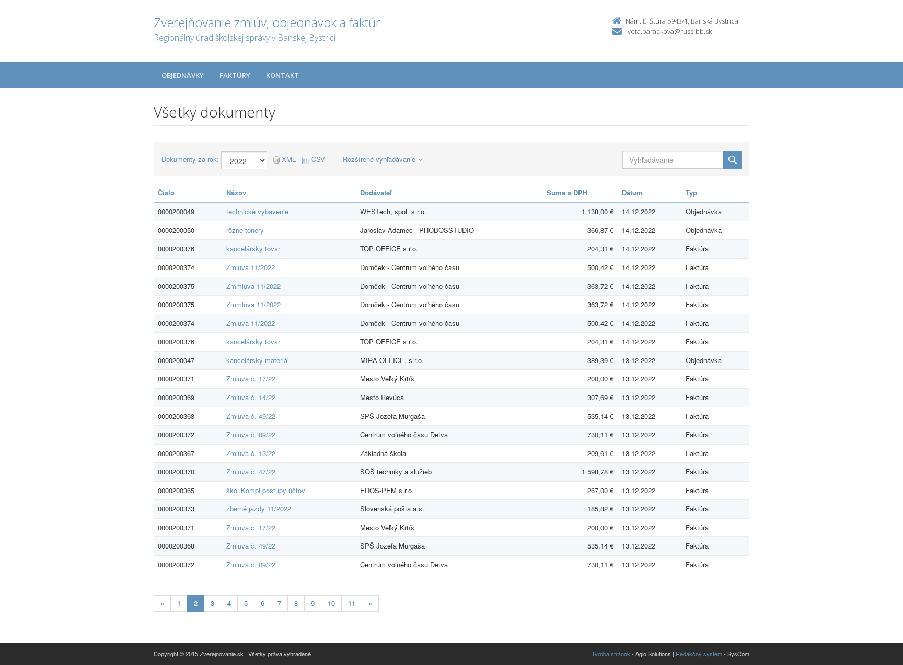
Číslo (166, 192)
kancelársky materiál (257, 360)
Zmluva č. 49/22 (250, 416)
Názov (236, 192)
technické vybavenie (257, 211)
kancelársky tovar (253, 248)
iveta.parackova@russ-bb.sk (669, 31)
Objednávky (182, 75)
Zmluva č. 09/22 (250, 434)
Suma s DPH (567, 192)
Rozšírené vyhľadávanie (379, 159)
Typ (691, 192)
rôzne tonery (245, 230)
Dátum (632, 192)
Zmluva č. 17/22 (250, 378)
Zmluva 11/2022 (250, 267)
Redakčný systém (699, 653)
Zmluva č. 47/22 (250, 471)
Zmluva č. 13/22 (250, 453)
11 (351, 603)
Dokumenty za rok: (190, 159)
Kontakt (282, 75)
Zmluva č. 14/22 (250, 397)
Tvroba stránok (611, 653)
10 (331, 603)
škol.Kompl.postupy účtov (265, 490)
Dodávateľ (376, 192)
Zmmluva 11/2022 (253, 286)
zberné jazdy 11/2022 (258, 509)
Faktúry (234, 75)
